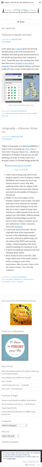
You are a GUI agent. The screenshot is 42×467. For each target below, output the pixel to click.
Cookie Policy (11, 458)
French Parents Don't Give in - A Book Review (18, 404)
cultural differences (14, 279)
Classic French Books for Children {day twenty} (19, 400)
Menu (22, 22)
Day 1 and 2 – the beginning (12, 389)
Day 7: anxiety (7, 381)
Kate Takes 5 (31, 149)
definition (18, 227)
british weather (12, 113)
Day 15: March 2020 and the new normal (16, 378)
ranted (19, 49)
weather (5, 116)
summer (34, 113)
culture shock (28, 279)
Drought (22, 113)
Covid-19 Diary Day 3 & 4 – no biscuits (15, 385)
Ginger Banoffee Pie (9, 408)
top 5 (14, 282)
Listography (6, 282)
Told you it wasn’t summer (17, 34)
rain (28, 113)
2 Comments (6, 42)
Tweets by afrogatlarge (10, 442)
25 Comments (7, 139)
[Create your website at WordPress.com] (21, 2)
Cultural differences (19, 111)
